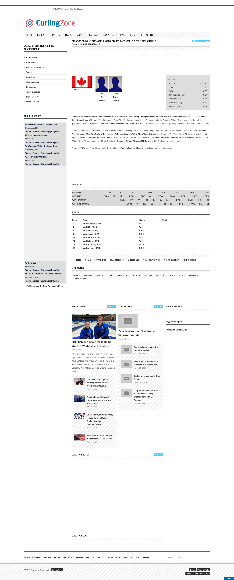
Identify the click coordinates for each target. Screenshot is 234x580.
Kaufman (90, 244)
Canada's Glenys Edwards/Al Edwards (134, 141)
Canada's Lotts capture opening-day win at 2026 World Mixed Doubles (98, 382)
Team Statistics (33, 91)
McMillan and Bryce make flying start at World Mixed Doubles (91, 344)
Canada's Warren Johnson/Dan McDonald (172, 137)
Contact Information (35, 67)
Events (56, 35)
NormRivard (116, 99)
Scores (80, 35)
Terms (192, 570)
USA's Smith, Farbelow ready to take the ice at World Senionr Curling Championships (100, 419)
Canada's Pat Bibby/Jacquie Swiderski (142, 134)
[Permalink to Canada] (79, 381)
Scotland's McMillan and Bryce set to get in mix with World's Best (99, 400)
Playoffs (55, 131)
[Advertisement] (45, 213)
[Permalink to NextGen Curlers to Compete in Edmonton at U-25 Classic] (79, 437)
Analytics (108, 35)
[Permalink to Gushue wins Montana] (126, 378)
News (122, 35)
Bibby (89, 227)
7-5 (90, 123)
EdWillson (102, 99)
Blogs (133, 35)
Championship (32, 82)
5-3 (106, 141)
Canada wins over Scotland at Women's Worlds (137, 333)
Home (29, 35)
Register (73, 9)
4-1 (190, 116)
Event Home (31, 57)
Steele (89, 230)
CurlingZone (56, 570)
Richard (89, 240)
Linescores (31, 86)
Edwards (90, 237)
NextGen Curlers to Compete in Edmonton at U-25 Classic (100, 437)
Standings (30, 77)
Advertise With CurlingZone (198, 573)
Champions (31, 62)
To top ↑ (229, 578)
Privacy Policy (204, 570)
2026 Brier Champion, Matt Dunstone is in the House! (146, 363)
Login (80, 9)
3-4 (142, 230)
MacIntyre (90, 223)
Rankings (42, 35)
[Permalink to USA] (79, 416)
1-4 (142, 247)
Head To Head (32, 101)
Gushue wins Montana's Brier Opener (147, 377)
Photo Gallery (32, 96)
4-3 (206, 134)
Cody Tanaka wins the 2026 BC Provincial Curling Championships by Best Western (146, 395)
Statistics (123, 275)
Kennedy (90, 247)
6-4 (143, 240)
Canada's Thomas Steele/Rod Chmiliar (95, 137)
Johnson (90, 234)
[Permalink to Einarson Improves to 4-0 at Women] (126, 349)
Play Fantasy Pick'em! (53, 286)
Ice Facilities (148, 35)
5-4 (116, 134)
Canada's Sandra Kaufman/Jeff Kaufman (118, 123)
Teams (68, 35)
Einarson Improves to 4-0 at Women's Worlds (146, 349)
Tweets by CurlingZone (176, 329)
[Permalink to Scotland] (79, 398)
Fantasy (93, 35)
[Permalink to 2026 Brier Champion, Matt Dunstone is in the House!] (126, 363)
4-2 (104, 134)
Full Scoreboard (33, 286)
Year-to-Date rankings (131, 148)
